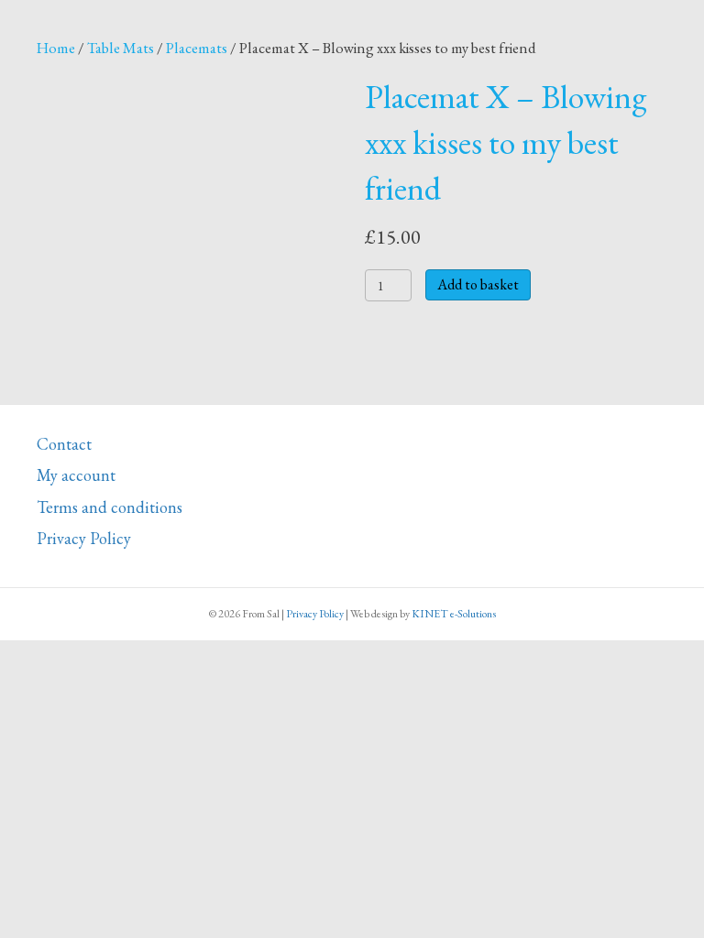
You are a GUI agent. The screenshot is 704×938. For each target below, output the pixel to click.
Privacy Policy (84, 538)
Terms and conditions (109, 507)
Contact (64, 443)
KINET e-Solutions (454, 613)
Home (56, 48)
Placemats (196, 48)
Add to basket (478, 284)
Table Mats (120, 48)
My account (76, 474)
